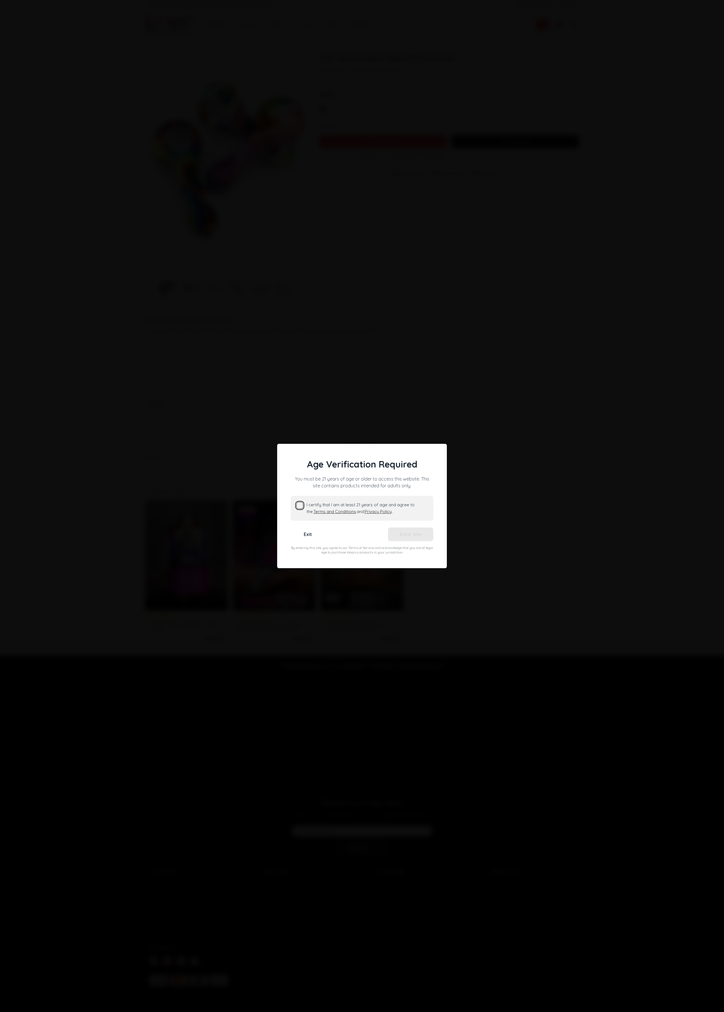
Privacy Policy (378, 511)
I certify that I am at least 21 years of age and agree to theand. (361, 508)
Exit (308, 534)
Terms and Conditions (334, 511)
